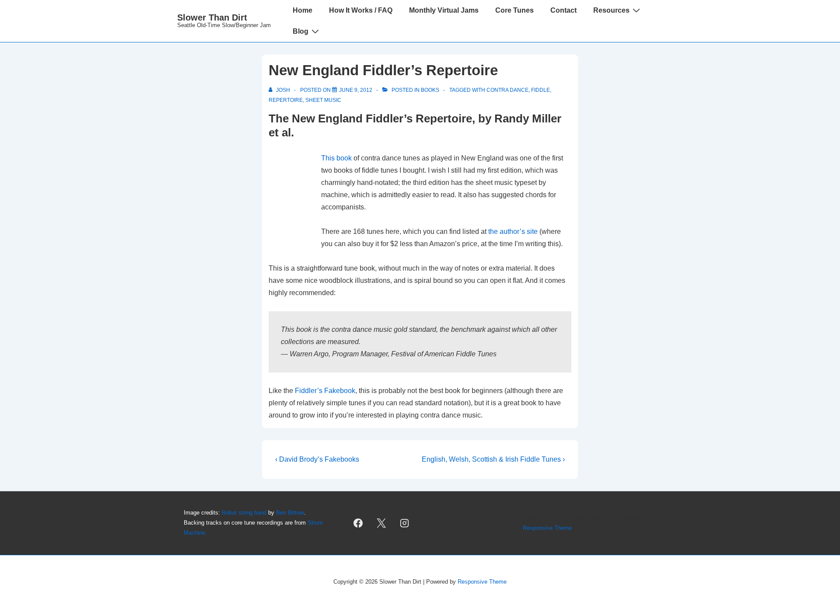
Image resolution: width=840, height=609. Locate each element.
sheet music (323, 100)
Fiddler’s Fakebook (325, 390)
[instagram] (404, 523)
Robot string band (244, 512)
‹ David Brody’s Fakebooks (317, 459)
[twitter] (381, 523)
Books (430, 90)
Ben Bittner (290, 512)
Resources (611, 10)
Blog (300, 31)
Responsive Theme (547, 528)
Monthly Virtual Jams (444, 10)
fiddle (540, 90)
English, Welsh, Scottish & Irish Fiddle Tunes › (493, 459)
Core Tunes (514, 10)
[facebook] (358, 523)
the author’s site (513, 231)
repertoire (286, 100)
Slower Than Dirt (212, 17)
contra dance (507, 90)
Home (302, 10)
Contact (563, 10)
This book (336, 158)
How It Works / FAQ (360, 10)
